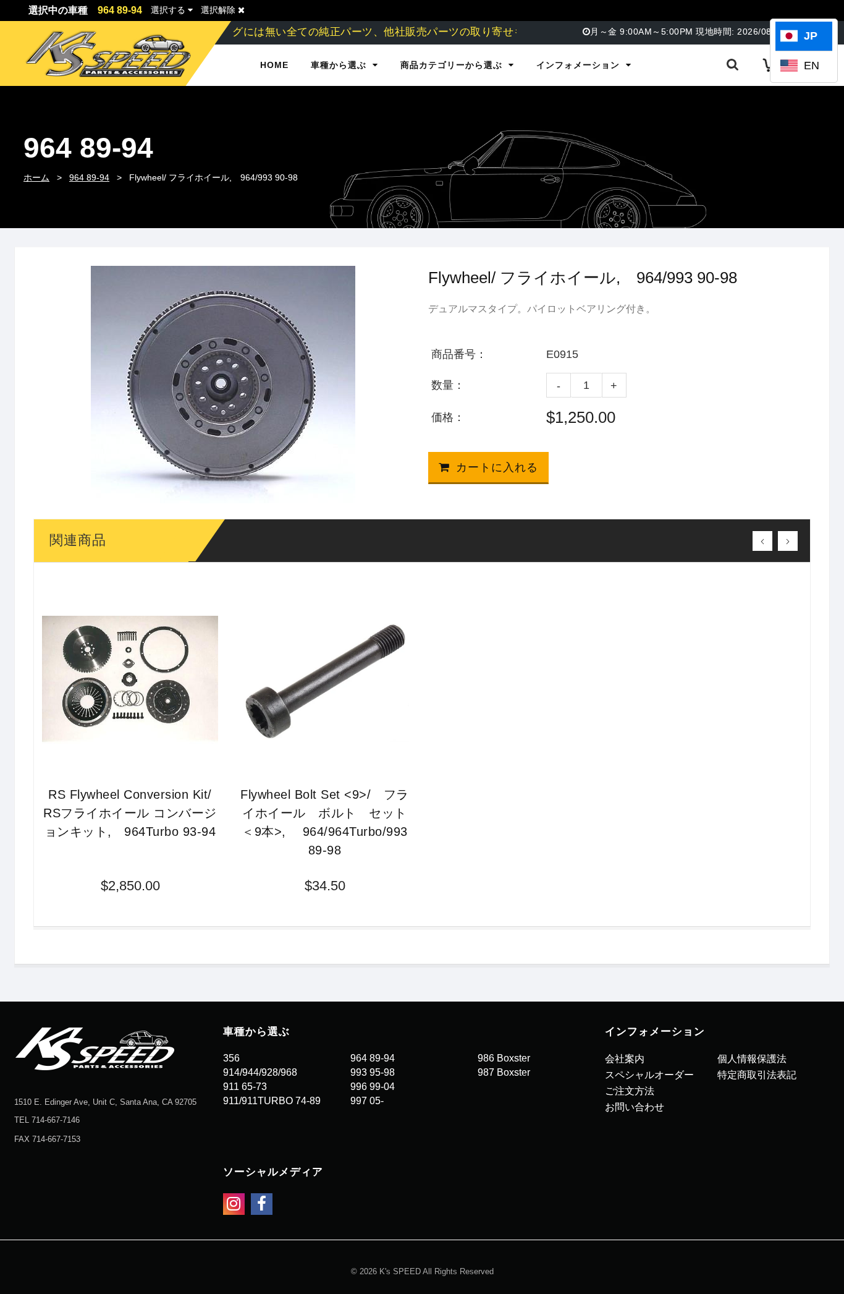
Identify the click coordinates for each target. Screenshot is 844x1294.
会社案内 (624, 1059)
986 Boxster (504, 1058)
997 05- (367, 1101)
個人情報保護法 (752, 1059)
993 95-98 (372, 1072)
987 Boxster (504, 1072)
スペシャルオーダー (649, 1075)
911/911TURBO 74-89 (272, 1101)
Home (274, 65)
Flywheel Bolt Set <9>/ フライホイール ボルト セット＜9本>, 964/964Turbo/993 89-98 (324, 822)
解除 (219, 10)
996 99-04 (372, 1086)
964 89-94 (89, 177)
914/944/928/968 (260, 1072)
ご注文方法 (629, 1091)
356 (231, 1058)
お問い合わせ (634, 1107)
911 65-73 (245, 1086)
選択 (168, 10)
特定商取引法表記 (756, 1075)
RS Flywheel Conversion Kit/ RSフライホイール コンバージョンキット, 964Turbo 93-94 (130, 813)
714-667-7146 (56, 1120)
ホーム (36, 177)
